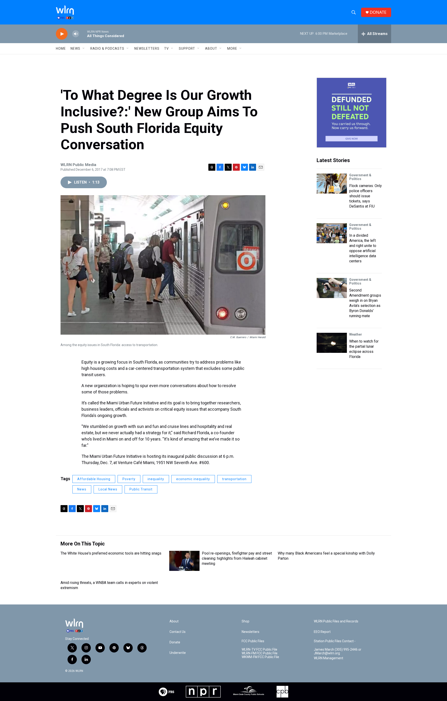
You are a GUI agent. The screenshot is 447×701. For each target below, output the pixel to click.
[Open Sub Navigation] (84, 48)
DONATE (378, 12)
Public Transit (140, 489)
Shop (245, 621)
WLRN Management (328, 658)
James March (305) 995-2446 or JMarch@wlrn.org (337, 651)
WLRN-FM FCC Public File (260, 653)
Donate (174, 642)
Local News (107, 489)
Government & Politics (360, 177)
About (211, 48)
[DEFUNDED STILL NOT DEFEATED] (351, 112)
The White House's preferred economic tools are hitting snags (111, 553)
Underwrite (177, 653)
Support (187, 48)
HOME (61, 48)
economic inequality (193, 479)
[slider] (83, 33)
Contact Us (177, 632)
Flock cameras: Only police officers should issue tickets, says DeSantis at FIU (365, 196)
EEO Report (322, 632)
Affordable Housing (93, 479)
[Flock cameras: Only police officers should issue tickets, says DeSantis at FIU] (332, 184)
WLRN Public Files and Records (336, 621)
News (81, 489)
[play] (61, 34)
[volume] (76, 34)
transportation (234, 479)
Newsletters (146, 48)
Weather (355, 334)
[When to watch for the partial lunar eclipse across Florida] (332, 343)
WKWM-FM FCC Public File (260, 657)
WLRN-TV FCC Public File (259, 649)
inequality (156, 479)
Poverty (128, 479)
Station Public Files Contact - (335, 641)
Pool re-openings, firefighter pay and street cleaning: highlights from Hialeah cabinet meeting (237, 558)
